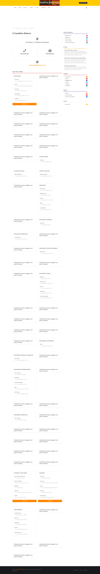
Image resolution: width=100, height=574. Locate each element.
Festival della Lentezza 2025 (69, 65)
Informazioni (76, 570)
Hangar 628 (16, 522)
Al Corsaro (16, 79)
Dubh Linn (16, 517)
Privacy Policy (14, 570)
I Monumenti (67, 85)
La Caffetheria (43, 207)
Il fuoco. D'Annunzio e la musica (70, 50)
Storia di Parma (68, 35)
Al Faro (15, 84)
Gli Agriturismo (68, 76)
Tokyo (41, 344)
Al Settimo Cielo (17, 513)
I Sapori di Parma (68, 40)
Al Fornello (16, 89)
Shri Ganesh (16, 358)
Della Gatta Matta (18, 174)
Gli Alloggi (67, 83)
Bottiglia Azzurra (43, 193)
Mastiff (15, 527)
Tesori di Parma (68, 39)
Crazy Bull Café (17, 237)
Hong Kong (42, 291)
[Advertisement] (50, 18)
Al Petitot (16, 98)
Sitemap (85, 570)
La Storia (67, 82)
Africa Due (42, 223)
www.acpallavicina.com (37, 65)
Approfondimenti (68, 32)
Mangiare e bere (19, 28)
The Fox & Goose (17, 532)
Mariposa (42, 160)
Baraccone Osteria (18, 481)
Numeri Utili (67, 104)
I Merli (41, 203)
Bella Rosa (42, 276)
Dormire (66, 78)
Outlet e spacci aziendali (69, 96)
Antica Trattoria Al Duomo (19, 476)
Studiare (66, 93)
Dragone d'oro (43, 281)
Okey (15, 387)
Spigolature (67, 37)
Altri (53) (24, 500)
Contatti (81, 570)
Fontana (41, 198)
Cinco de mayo (17, 372)
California (16, 490)
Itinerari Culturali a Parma (70, 42)
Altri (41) (50, 500)
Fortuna (41, 286)
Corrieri (16, 495)
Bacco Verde (42, 188)
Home (13, 28)
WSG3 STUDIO (21, 569)
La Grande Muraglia (44, 296)
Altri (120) (24, 104)
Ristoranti (24, 28)
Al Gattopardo (17, 93)
